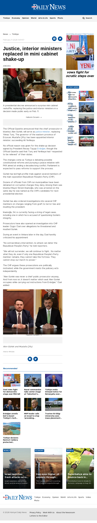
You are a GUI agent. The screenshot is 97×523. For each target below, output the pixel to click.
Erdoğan (41, 149)
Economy (16, 18)
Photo (60, 18)
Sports (53, 18)
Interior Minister (8, 351)
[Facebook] (54, 38)
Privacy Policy (35, 513)
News (5, 34)
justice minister (43, 132)
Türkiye (6, 18)
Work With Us (48, 513)
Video (88, 497)
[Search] (84, 18)
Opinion (25, 18)
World (33, 18)
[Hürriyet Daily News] (49, 7)
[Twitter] (60, 38)
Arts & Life (43, 18)
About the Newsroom (65, 513)
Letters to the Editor (38, 516)
